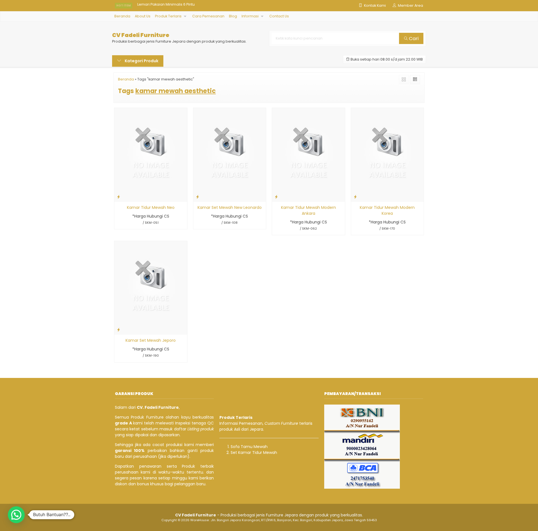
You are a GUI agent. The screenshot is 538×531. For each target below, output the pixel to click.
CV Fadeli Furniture (140, 35)
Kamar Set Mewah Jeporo (151, 340)
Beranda (122, 16)
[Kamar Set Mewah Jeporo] (150, 287)
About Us (142, 16)
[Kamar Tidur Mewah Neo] (150, 154)
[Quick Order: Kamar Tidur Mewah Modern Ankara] (276, 196)
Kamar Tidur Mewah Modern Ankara (308, 210)
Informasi (250, 16)
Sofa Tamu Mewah (249, 446)
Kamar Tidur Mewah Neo (151, 207)
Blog (233, 16)
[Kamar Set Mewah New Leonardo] (229, 154)
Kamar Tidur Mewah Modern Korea (387, 210)
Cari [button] (413, 38)
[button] (16, 514)
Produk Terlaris (168, 16)
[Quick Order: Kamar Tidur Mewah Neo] (118, 196)
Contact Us (279, 16)
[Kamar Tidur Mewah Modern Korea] (387, 154)
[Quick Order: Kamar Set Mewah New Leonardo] (197, 196)
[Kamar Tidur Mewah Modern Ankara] (308, 154)
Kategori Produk (141, 61)
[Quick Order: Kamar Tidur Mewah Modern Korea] (355, 196)
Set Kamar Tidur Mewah (254, 452)
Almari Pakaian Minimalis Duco (164, 5)
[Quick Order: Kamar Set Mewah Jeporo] (118, 329)
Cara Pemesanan (208, 16)
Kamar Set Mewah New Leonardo (230, 207)
